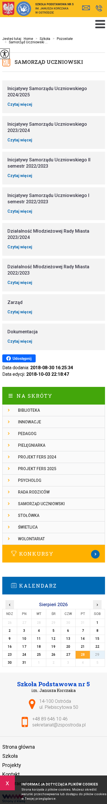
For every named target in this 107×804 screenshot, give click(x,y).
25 (39, 655)
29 (97, 655)
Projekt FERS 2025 (37, 468)
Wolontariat (31, 539)
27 (68, 655)
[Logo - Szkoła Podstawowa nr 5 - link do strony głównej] (38, 9)
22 (97, 647)
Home (28, 38)
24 (24, 655)
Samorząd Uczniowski (49, 61)
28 (83, 655)
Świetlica (28, 527)
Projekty (11, 765)
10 (24, 639)
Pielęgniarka (31, 445)
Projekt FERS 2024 (37, 457)
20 (68, 647)
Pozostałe (63, 38)
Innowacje (29, 422)
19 (53, 647)
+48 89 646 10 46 (99, 8)
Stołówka (28, 515)
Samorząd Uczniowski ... (26, 42)
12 (53, 639)
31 (24, 663)
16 (10, 647)
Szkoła (42, 38)
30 (10, 663)
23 (10, 655)
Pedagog (27, 433)
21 (83, 647)
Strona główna (18, 747)
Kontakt (11, 774)
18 (39, 647)
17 (24, 647)
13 (68, 639)
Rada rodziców (34, 492)
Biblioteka (29, 410)
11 (39, 639)
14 (83, 639)
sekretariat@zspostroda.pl (87, 8)
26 (53, 655)
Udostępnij (22, 358)
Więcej (53, 554)
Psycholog (29, 480)
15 (97, 639)
